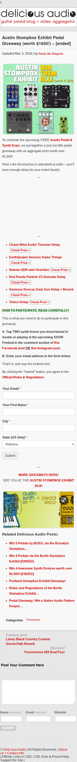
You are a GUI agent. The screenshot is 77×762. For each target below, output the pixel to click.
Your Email (11, 388)
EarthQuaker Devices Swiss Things (35, 257)
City (6, 421)
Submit (10, 455)
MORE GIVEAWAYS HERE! (39, 475)
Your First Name (15, 405)
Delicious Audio (15, 749)
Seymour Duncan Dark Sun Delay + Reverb (41, 289)
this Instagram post (45, 348)
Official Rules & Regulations (23, 377)
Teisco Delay (18, 302)
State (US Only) (14, 437)
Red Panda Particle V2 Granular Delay (37, 277)
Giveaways (33, 619)
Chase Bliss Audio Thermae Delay (34, 244)
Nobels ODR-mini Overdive (29, 269)
